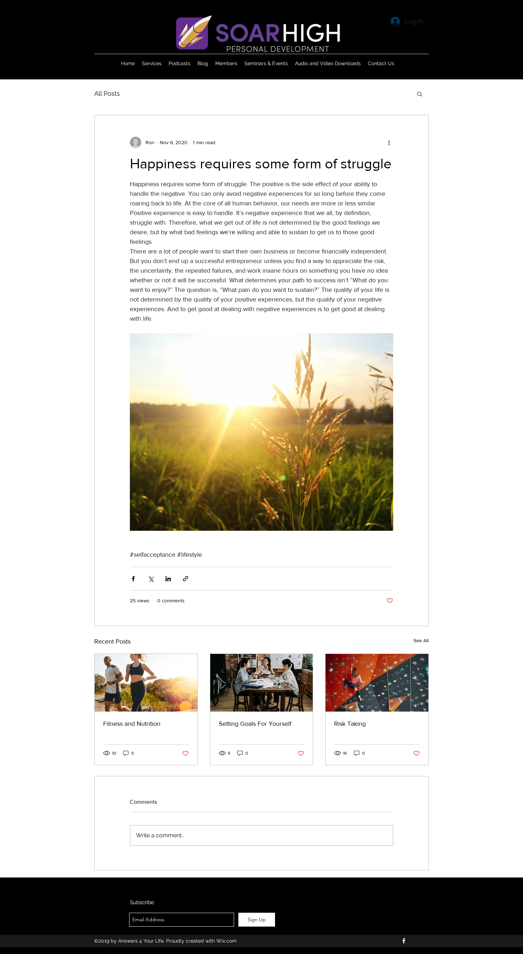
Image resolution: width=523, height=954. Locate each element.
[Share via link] (185, 578)
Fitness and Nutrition (131, 723)
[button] (419, 93)
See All (421, 640)
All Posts (107, 93)
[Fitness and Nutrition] (146, 683)
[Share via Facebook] (133, 578)
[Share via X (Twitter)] (150, 578)
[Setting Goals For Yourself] (261, 683)
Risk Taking (350, 723)
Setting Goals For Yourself (255, 723)
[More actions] (389, 142)
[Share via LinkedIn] (168, 578)
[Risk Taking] (377, 683)
